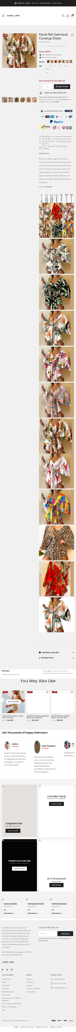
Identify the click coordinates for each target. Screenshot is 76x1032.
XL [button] (60, 66)
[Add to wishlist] (72, 35)
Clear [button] (47, 72)
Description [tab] (44, 153)
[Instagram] (12, 969)
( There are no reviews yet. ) (57, 46)
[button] (63, 16)
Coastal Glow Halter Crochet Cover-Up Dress (12, 717)
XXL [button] (66, 66)
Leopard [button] (59, 61)
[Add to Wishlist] (40, 86)
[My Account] (67, 16)
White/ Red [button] (67, 61)
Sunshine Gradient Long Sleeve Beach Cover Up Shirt (38, 717)
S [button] (46, 66)
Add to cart (63, 87)
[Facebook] (2, 969)
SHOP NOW (8, 913)
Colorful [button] (63, 61)
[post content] (13, 701)
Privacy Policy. (43, 940)
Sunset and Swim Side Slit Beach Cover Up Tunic (60, 717)
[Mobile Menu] (4, 16)
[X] (7, 969)
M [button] (51, 66)
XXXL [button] (47, 69)
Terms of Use (64, 938)
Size (40, 66)
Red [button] (55, 61)
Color (41, 62)
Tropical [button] (70, 61)
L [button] (55, 66)
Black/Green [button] (48, 61)
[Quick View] (13, 694)
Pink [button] (52, 61)
